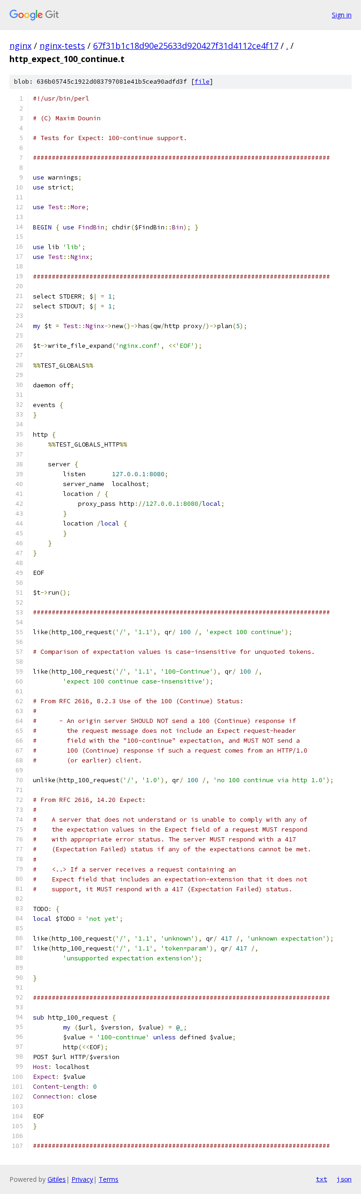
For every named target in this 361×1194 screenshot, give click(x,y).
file (202, 82)
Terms (108, 1179)
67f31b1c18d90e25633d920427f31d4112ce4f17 (185, 45)
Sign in (342, 14)
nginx (20, 45)
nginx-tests (62, 45)
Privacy (82, 1179)
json (344, 1179)
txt (321, 1179)
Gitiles (56, 1179)
